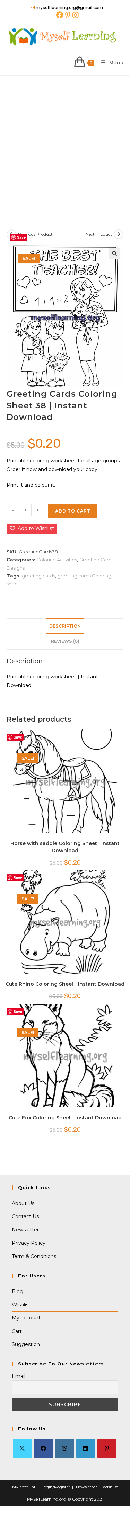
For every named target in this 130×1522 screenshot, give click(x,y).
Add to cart (72, 511)
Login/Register (55, 1487)
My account (26, 1318)
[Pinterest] (106, 1448)
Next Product (99, 234)
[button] (114, 253)
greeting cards (38, 576)
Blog (17, 1291)
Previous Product (35, 234)
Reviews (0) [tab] (65, 641)
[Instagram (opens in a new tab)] (75, 15)
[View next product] (118, 234)
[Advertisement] (65, 144)
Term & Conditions (34, 1256)
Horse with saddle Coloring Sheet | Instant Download (65, 847)
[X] (22, 1448)
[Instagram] (64, 1448)
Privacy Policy (28, 1243)
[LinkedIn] (85, 1448)
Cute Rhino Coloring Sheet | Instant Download (65, 984)
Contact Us (25, 1216)
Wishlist (21, 1305)
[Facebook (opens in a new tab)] (59, 15)
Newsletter (25, 1230)
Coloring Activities (56, 559)
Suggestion (26, 1344)
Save (21, 237)
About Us (23, 1203)
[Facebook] (43, 1448)
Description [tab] (65, 626)
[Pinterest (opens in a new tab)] (67, 15)
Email (18, 1376)
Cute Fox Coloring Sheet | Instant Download (65, 1118)
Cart (17, 1331)
